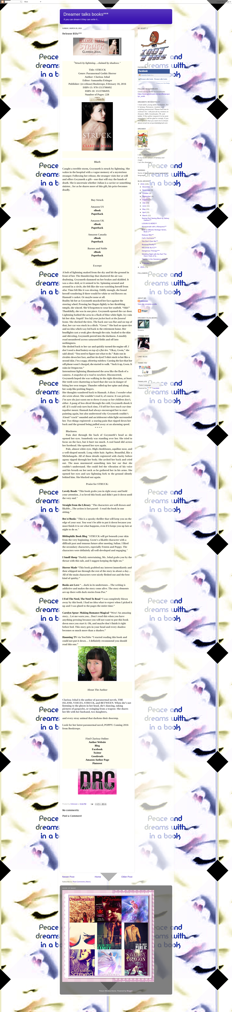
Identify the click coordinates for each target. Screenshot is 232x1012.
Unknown (144, 301)
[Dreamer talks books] (145, 79)
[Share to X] (101, 804)
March (145, 215)
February (146, 263)
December (146, 187)
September (146, 196)
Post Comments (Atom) (82, 882)
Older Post (126, 876)
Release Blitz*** (148, 235)
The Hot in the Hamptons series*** (155, 259)
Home (98, 876)
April (144, 212)
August (145, 200)
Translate (155, 388)
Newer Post (68, 876)
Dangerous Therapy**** (151, 251)
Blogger (130, 991)
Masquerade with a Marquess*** (154, 227)
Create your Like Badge (163, 83)
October (145, 193)
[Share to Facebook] (103, 804)
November (146, 190)
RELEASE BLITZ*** (149, 248)
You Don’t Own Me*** (150, 241)
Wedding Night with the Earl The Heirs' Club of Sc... (154, 255)
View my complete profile (147, 304)
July (144, 203)
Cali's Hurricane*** (149, 238)
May (144, 209)
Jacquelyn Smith (146, 75)
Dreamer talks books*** (85, 14)
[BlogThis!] (98, 804)
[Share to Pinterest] (105, 804)
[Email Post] (92, 804)
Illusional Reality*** (149, 244)
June (144, 206)
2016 (142, 184)
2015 (142, 267)
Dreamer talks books (160, 79)
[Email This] (96, 804)
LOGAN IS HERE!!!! (149, 223)
